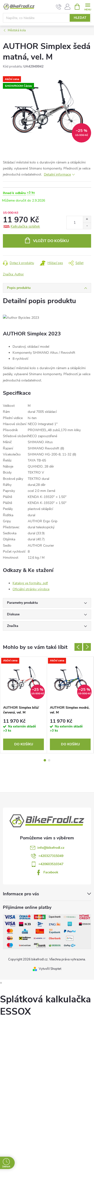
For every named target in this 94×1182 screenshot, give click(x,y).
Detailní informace (57, 174)
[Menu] (87, 6)
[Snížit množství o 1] (87, 226)
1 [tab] (45, 760)
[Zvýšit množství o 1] (87, 219)
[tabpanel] (23, 705)
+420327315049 (50, 856)
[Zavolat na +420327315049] (59, 7)
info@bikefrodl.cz (50, 847)
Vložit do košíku (51, 241)
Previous (78, 647)
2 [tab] (49, 760)
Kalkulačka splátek (25, 226)
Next (87, 647)
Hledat (80, 18)
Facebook (50, 872)
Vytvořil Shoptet (50, 969)
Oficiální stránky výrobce (31, 589)
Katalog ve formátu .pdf (30, 583)
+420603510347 (50, 864)
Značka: (13, 274)
